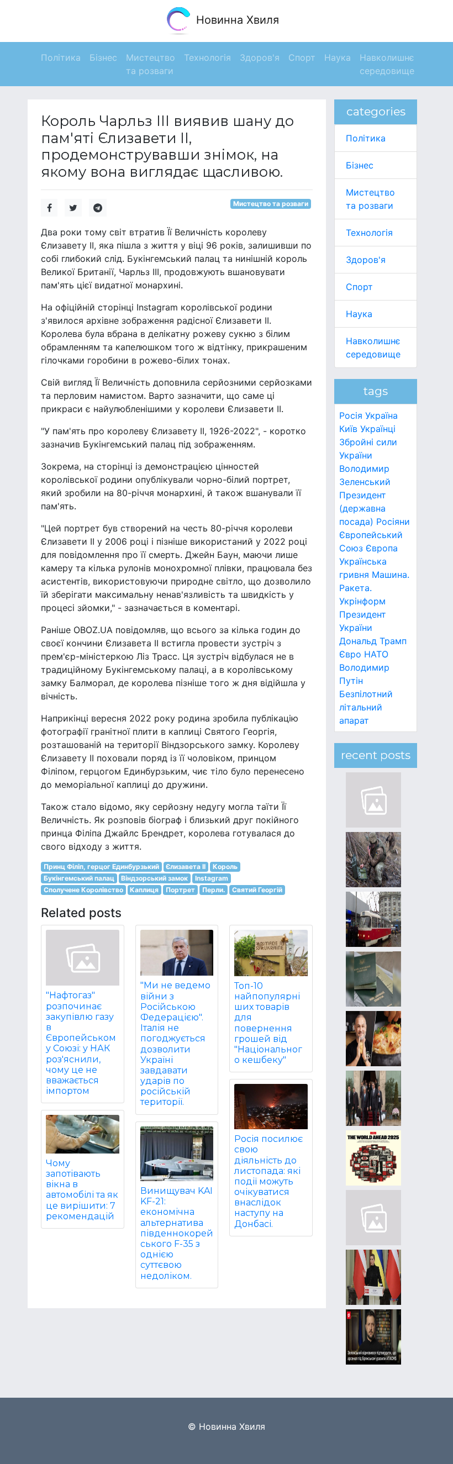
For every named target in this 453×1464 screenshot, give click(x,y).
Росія (350, 415)
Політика (366, 138)
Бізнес (359, 165)
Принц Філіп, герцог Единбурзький (101, 866)
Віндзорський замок (154, 878)
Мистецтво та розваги (270, 203)
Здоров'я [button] (260, 57)
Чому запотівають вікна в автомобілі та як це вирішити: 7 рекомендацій (82, 1189)
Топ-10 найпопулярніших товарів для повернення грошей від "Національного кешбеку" (268, 1023)
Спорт (359, 286)
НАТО (376, 654)
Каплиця (144, 890)
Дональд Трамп (373, 640)
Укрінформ (362, 601)
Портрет (180, 890)
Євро (350, 654)
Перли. (213, 890)
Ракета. (355, 587)
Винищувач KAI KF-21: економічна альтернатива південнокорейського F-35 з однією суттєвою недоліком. (176, 1233)
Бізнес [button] (103, 57)
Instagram (211, 878)
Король (225, 866)
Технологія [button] (207, 57)
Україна (381, 415)
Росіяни (393, 521)
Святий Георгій (257, 890)
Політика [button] (61, 57)
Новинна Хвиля (236, 20)
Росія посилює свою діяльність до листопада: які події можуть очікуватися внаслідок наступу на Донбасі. (268, 1181)
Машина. (390, 574)
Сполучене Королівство (83, 890)
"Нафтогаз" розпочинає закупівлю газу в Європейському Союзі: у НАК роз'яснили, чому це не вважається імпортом (81, 1043)
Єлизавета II (186, 866)
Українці (378, 428)
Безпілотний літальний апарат (366, 707)
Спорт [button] (301, 57)
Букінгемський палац (79, 878)
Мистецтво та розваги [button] (150, 64)
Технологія (369, 232)
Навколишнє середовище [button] (387, 64)
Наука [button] (337, 57)
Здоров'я (366, 259)
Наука (359, 313)
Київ (348, 428)
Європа (382, 548)
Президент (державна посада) (362, 508)
